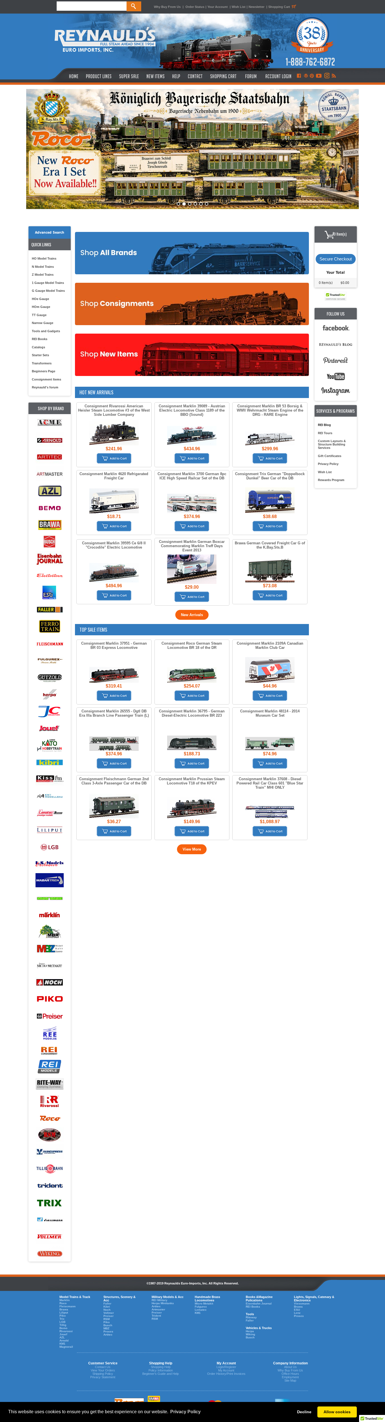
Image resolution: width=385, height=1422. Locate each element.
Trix (62, 1318)
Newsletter (256, 6)
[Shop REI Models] (50, 1067)
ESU (297, 1309)
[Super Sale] (129, 76)
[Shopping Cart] (223, 76)
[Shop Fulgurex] (50, 660)
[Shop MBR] (50, 932)
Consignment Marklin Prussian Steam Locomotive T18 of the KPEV (192, 781)
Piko (62, 1315)
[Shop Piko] (50, 999)
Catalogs (38, 347)
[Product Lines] (99, 76)
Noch (106, 1309)
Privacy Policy (328, 464)
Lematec (201, 1309)
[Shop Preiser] (50, 1016)
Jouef (63, 1334)
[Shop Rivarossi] (50, 1101)
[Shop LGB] (50, 847)
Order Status (194, 6)
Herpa (250, 1331)
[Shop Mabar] (50, 881)
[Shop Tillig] (50, 1169)
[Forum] (251, 76)
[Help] (177, 76)
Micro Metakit (204, 1303)
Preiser (108, 1315)
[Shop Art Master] (50, 474)
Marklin (64, 1300)
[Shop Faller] (50, 609)
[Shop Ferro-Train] (50, 626)
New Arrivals (192, 615)
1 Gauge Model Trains (48, 282)
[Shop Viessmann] (50, 1220)
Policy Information (161, 1370)
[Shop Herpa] (50, 694)
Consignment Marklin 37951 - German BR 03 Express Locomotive (114, 645)
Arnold (63, 1340)
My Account (226, 1370)
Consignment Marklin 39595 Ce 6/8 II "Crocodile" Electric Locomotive (114, 545)
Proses (108, 1331)
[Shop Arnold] (50, 440)
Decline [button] (304, 1412)
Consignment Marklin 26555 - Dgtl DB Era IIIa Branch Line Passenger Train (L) (114, 713)
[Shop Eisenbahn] (50, 559)
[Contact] (195, 76)
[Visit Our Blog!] (306, 76)
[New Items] (155, 76)
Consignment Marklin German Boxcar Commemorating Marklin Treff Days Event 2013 (192, 546)
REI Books (39, 339)
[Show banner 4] (195, 204)
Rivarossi (66, 1331)
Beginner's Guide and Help (160, 1373)
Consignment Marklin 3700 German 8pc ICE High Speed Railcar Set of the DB (192, 476)
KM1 (62, 1343)
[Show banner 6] (206, 204)
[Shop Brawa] (50, 525)
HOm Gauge (41, 306)
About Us (290, 1367)
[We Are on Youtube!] (319, 76)
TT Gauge (39, 315)
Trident (156, 1315)
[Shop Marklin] (50, 915)
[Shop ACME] (50, 423)
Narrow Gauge (42, 323)
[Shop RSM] (50, 1135)
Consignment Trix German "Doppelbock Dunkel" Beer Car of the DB (270, 476)
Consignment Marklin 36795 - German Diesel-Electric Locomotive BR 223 (192, 713)
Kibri (106, 1306)
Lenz (297, 1312)
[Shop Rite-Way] (50, 1084)
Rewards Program (331, 480)
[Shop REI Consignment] (50, 1050)
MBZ (106, 1328)
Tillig (62, 1325)
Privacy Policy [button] (185, 1411)
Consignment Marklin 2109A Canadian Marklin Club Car (270, 645)
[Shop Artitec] (50, 457)
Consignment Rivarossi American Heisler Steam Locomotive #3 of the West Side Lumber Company (114, 410)
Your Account (218, 6)
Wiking (250, 1334)
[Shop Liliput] (50, 830)
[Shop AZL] (50, 491)
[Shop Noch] (50, 982)
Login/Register (226, 1367)
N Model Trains (43, 266)
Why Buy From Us (167, 6)
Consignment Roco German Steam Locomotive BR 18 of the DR (191, 645)
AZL (62, 1337)
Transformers (42, 363)
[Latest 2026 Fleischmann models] (192, 149)
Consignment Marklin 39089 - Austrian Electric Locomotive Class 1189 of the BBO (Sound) (192, 410)
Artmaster (158, 1309)
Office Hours (290, 1373)
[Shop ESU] (50, 593)
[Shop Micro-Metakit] (50, 965)
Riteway (251, 1317)
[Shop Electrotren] (50, 576)
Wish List (238, 6)
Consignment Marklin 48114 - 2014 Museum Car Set (270, 713)
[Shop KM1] (50, 796)
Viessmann (301, 1303)
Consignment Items (46, 379)
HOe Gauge (40, 299)
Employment (290, 1377)
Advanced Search (49, 232)
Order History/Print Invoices (226, 1373)
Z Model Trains (43, 274)
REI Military (159, 1300)
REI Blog (324, 425)
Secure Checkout (336, 259)
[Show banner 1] (178, 204)
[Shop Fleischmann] (50, 643)
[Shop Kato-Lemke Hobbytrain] (50, 745)
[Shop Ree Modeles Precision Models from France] (50, 1033)
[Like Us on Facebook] (299, 76)
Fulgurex (201, 1306)
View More (192, 849)
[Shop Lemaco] (50, 813)
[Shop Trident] (50, 1186)
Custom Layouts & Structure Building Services (332, 444)
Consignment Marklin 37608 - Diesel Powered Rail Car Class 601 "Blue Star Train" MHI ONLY (269, 783)
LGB (62, 1321)
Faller (107, 1303)
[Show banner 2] (184, 204)
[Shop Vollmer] (50, 1237)
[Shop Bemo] (50, 508)
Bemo (63, 1328)
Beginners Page (43, 371)
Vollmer (108, 1312)
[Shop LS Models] (50, 864)
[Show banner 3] (189, 204)
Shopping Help (161, 1367)
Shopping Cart (279, 6)
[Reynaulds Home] (65, 76)
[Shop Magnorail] (50, 898)
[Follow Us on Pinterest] (312, 76)
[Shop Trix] (50, 1203)
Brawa (63, 1309)
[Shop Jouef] (50, 728)
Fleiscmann (67, 1306)
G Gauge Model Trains (48, 290)
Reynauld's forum (45, 387)
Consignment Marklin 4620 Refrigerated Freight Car (113, 476)
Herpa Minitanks (163, 1303)
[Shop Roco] (50, 1118)
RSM (106, 1319)
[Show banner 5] (201, 204)
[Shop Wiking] (50, 1254)
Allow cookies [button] (337, 1412)
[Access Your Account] (278, 76)
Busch (107, 1325)
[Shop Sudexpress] (50, 1152)
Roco (63, 1303)
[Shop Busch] (50, 542)
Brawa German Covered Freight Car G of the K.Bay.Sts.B (270, 545)
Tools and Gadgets (46, 331)
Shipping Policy (102, 1373)
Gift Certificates (329, 456)
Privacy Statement (102, 1377)
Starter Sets (40, 355)
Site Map (290, 1380)
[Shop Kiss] (50, 778)
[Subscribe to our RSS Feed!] (333, 76)
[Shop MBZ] (50, 948)
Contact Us (102, 1367)
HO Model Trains (44, 258)
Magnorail (66, 1346)
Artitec (107, 1334)
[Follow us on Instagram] (326, 76)
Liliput (63, 1312)
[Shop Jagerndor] (50, 711)
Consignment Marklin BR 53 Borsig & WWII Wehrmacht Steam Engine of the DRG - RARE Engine (270, 410)
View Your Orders (103, 1370)
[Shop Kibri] (50, 762)
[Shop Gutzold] (50, 677)
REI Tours (325, 433)
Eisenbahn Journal (259, 1303)
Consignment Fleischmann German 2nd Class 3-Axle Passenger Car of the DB (114, 781)
